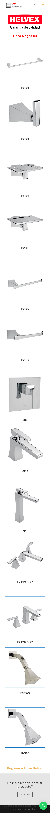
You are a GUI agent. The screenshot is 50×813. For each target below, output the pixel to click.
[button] (43, 806)
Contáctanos (25, 794)
